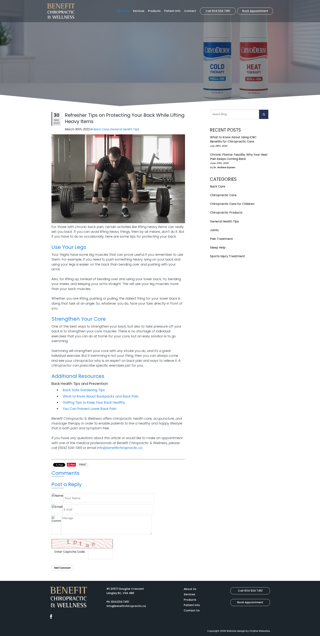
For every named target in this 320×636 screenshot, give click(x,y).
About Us (123, 11)
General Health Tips (224, 221)
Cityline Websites (259, 630)
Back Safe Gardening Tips (84, 390)
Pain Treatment (221, 239)
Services (138, 11)
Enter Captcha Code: (69, 552)
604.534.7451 (120, 602)
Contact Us (192, 610)
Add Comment (62, 567)
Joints (214, 230)
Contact (190, 11)
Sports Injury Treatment (227, 256)
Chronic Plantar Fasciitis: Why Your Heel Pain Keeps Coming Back (238, 156)
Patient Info (172, 11)
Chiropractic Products (226, 212)
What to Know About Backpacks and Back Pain (101, 396)
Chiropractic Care (223, 195)
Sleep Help (218, 247)
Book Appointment (255, 11)
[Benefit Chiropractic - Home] (61, 11)
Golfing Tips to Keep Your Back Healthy (94, 402)
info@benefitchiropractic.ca (119, 448)
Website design (235, 630)
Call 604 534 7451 (218, 11)
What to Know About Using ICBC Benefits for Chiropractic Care (233, 139)
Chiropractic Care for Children (232, 204)
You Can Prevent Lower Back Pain (89, 409)
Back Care (217, 186)
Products (154, 11)
